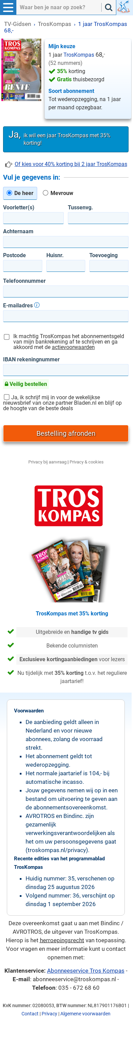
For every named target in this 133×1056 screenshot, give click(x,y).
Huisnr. (55, 255)
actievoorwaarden (73, 347)
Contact (30, 1013)
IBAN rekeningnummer (31, 359)
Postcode (14, 255)
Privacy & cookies (87, 461)
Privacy (49, 1013)
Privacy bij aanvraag (47, 461)
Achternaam (18, 231)
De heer (23, 193)
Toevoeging (103, 255)
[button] (8, 7)
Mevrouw (61, 193)
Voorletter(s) (18, 207)
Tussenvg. (80, 207)
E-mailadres (18, 305)
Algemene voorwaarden (85, 1013)
